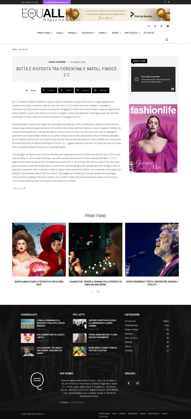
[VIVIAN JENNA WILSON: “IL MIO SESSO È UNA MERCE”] (79, 338)
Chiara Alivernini (57, 62)
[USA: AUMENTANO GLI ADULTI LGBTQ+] (27, 338)
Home (14, 49)
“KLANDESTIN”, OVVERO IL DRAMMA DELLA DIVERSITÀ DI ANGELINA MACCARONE (95, 283)
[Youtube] (167, 26)
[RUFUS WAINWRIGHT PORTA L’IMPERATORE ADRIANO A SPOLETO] (152, 250)
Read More (18, 188)
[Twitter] (161, 26)
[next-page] (98, 292)
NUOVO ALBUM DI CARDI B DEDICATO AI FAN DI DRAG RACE (39, 283)
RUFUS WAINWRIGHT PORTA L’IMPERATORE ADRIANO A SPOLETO (152, 283)
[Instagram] (168, 2)
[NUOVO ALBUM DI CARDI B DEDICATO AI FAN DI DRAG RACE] (39, 250)
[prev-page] (92, 292)
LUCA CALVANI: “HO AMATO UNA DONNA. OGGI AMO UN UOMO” (49, 350)
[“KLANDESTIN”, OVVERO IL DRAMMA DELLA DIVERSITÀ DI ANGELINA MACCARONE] (95, 250)
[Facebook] (164, 2)
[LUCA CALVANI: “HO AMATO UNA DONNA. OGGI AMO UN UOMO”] (27, 351)
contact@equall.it (76, 402)
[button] (166, 39)
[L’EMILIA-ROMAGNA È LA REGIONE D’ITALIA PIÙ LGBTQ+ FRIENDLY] (27, 324)
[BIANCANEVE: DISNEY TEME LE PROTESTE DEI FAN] (79, 351)
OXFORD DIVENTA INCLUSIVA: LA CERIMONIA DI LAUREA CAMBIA (102, 323)
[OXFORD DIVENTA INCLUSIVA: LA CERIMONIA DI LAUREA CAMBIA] (79, 324)
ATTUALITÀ (23, 49)
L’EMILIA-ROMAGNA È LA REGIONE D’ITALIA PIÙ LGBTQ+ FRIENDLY (51, 323)
